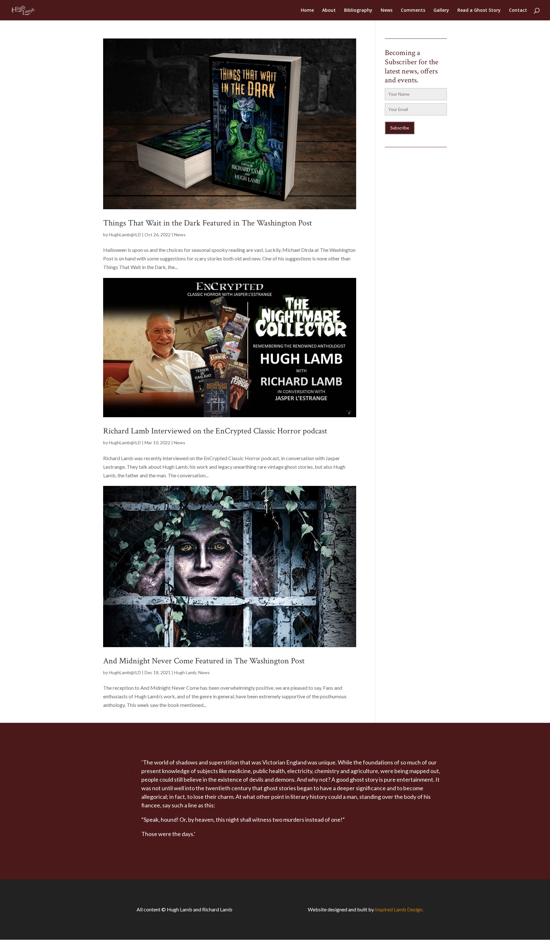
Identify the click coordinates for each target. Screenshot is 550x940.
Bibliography (358, 10)
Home (307, 10)
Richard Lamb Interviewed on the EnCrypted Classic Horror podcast (215, 430)
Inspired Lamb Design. (399, 909)
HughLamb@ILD (125, 234)
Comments (413, 10)
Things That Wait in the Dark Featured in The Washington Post (207, 223)
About (329, 10)
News (386, 10)
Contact (518, 10)
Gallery (441, 10)
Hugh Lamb (185, 672)
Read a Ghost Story (479, 10)
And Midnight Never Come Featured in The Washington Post (204, 660)
